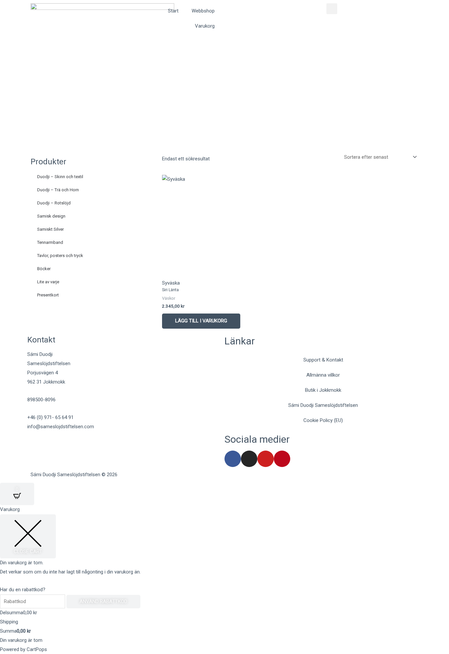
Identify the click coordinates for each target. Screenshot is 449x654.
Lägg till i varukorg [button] (201, 321)
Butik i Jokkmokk (323, 390)
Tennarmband (50, 242)
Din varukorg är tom (21, 640)
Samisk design (51, 216)
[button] (331, 8)
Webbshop (203, 11)
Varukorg (205, 26)
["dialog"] (224, 579)
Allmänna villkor (323, 375)
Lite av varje (48, 281)
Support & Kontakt (323, 360)
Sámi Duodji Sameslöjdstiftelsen (323, 405)
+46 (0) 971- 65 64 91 (50, 417)
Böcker (44, 268)
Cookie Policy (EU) (323, 420)
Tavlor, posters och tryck (60, 255)
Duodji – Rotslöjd (54, 202)
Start (173, 11)
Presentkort (48, 294)
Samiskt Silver (50, 229)
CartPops (37, 649)
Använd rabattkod (103, 601)
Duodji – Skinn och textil (60, 176)
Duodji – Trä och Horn (58, 189)
